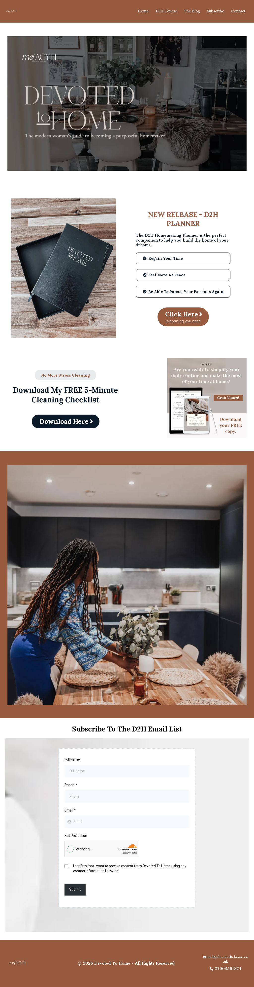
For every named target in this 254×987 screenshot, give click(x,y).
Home (143, 11)
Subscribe (215, 11)
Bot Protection (75, 836)
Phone (70, 785)
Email (70, 810)
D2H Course (166, 11)
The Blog (192, 11)
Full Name (72, 759)
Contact (238, 11)
